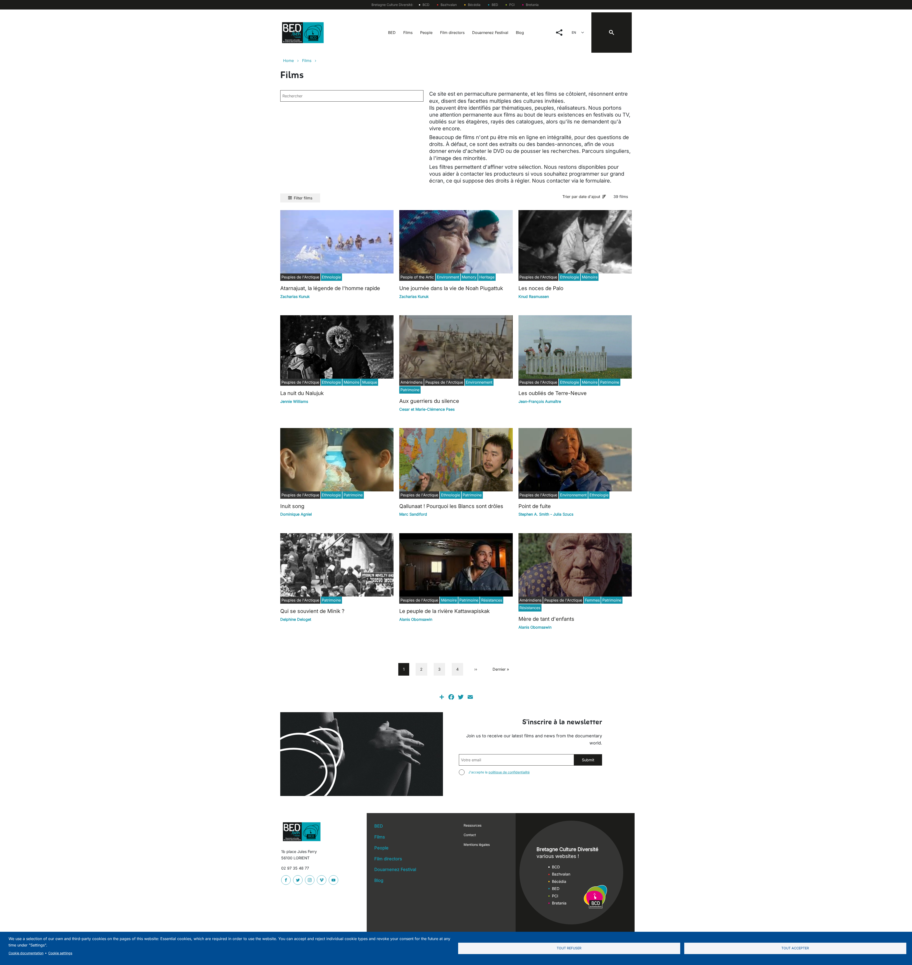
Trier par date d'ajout (581, 196)
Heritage (486, 277)
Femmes (592, 600)
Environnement (479, 382)
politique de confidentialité (509, 772)
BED (495, 5)
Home (288, 60)
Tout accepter (795, 948)
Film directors (452, 32)
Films (408, 32)
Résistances (491, 600)
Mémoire (590, 277)
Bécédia (474, 5)
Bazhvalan (449, 5)
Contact (470, 835)
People (426, 32)
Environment (448, 277)
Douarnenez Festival (490, 32)
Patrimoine (409, 389)
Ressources (472, 825)
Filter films (303, 198)
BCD (426, 5)
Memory (469, 277)
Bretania (532, 5)
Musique (369, 382)
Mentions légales (477, 845)
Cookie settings (60, 953)
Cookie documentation (26, 953)
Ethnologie (331, 277)
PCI (512, 5)
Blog (520, 32)
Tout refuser (569, 948)
